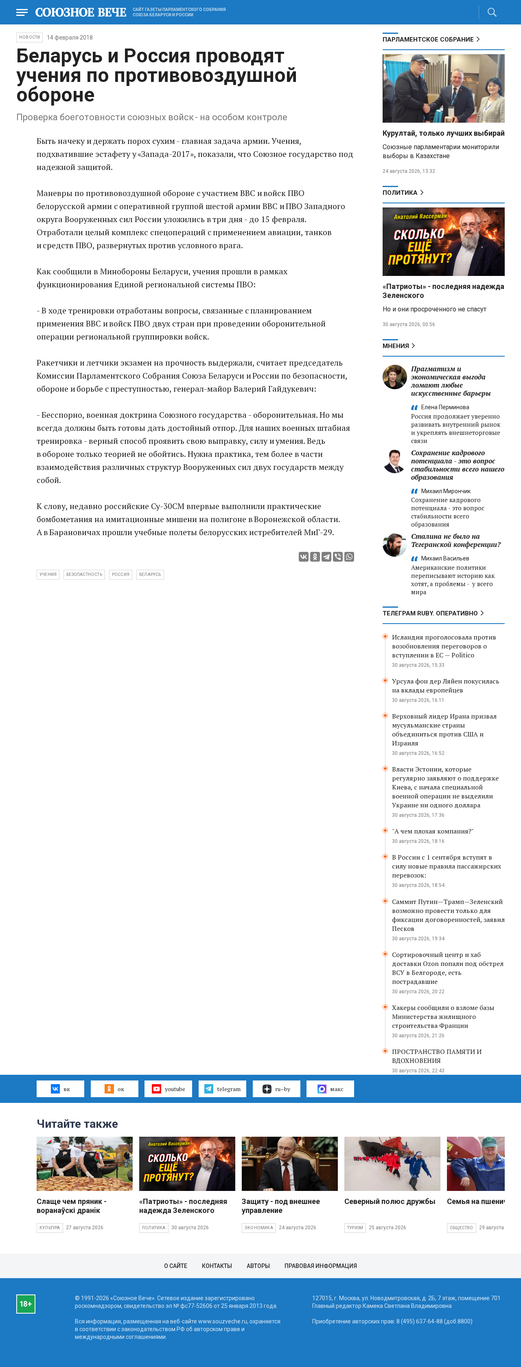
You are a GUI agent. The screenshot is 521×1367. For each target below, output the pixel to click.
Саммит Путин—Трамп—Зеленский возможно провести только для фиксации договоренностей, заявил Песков (448, 915)
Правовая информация (321, 1266)
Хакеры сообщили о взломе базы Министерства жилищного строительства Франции (443, 1016)
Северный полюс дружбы (390, 1201)
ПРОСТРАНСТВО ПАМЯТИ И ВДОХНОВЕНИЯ (437, 1056)
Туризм (355, 1228)
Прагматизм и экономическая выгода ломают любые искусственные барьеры (451, 381)
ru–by (282, 1089)
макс (337, 1089)
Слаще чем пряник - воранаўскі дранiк (72, 1206)
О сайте (175, 1266)
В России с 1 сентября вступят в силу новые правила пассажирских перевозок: (446, 866)
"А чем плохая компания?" (433, 831)
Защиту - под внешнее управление (281, 1206)
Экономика (259, 1228)
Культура (49, 1228)
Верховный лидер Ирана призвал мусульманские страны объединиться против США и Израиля (444, 729)
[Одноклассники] (315, 557)
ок (121, 1089)
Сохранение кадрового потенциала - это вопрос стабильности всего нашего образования (457, 465)
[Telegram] (326, 557)
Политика (400, 192)
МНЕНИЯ (396, 346)
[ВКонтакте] (304, 557)
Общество (461, 1228)
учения (48, 574)
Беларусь (150, 574)
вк (66, 1089)
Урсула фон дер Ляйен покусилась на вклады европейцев (445, 686)
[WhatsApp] (349, 557)
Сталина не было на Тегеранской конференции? (456, 540)
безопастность (84, 574)
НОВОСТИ (29, 37)
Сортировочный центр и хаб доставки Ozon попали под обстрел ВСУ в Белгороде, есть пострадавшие (447, 968)
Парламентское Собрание (428, 39)
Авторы (258, 1266)
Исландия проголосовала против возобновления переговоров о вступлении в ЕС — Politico (444, 646)
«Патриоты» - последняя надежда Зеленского (183, 1206)
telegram (229, 1089)
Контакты (217, 1266)
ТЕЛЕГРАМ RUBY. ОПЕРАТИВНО (430, 613)
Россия (120, 574)
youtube (175, 1089)
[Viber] (338, 557)
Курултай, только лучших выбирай (444, 133)
